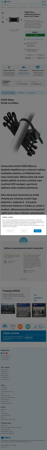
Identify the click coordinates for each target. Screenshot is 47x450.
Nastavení (24, 230)
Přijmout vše (37, 230)
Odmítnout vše (10, 230)
